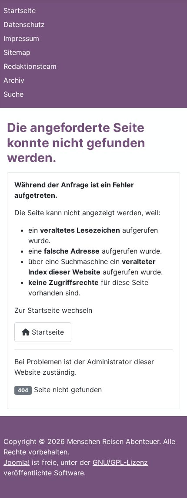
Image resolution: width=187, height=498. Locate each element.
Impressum (21, 38)
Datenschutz (24, 24)
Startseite (19, 10)
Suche (13, 94)
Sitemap (16, 52)
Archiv (13, 80)
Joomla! (16, 462)
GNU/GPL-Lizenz (120, 462)
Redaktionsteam (30, 66)
